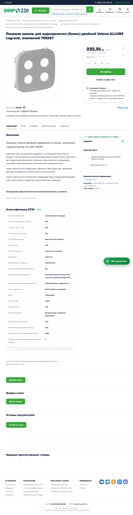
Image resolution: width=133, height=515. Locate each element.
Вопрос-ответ (49, 126)
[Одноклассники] (113, 482)
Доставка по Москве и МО (61, 488)
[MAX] (125, 482)
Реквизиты (9, 488)
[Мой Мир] (119, 482)
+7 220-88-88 (103, 2)
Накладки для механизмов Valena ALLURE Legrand (79, 24)
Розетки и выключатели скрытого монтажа (39, 21)
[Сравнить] (123, 54)
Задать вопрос (15, 401)
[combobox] (14, 2)
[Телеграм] (107, 482)
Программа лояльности (33, 485)
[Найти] (89, 9)
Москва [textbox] (9, 2)
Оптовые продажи (30, 491)
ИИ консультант (119, 261)
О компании (10, 485)
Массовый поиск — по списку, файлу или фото (69, 14)
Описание (11, 126)
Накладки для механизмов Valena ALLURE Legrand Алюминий (29, 27)
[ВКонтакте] (101, 482)
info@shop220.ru (80, 504)
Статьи (82, 488)
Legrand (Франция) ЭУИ (68, 21)
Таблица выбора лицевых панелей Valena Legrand (106, 158)
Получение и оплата (60, 481)
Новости (83, 485)
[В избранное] (123, 48)
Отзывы (33, 126)
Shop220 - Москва (13, 21)
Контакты (9, 491)
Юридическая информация (79, 510)
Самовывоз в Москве (59, 485)
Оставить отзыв (16, 425)
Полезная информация (32, 488)
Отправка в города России (61, 491)
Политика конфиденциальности (56, 510)
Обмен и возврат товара (33, 495)
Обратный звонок (122, 2)
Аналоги (64, 126)
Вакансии (9, 495)
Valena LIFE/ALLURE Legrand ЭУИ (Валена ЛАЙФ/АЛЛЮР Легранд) (31, 24)
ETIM (23, 126)
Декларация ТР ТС (99, 165)
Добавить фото (16, 380)
